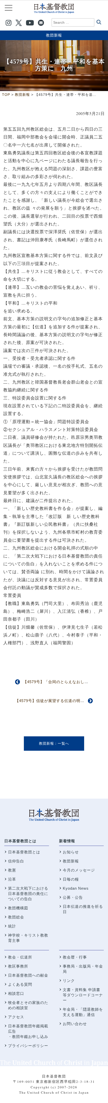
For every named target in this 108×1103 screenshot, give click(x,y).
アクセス (16, 1017)
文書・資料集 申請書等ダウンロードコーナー (83, 995)
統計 (12, 926)
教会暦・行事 (75, 957)
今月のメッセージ (79, 870)
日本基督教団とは (20, 841)
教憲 (12, 870)
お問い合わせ (75, 1024)
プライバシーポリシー (28, 1045)
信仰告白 (16, 861)
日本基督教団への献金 (28, 975)
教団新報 (54, 35)
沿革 (12, 879)
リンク (69, 980)
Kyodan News (76, 888)
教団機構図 (18, 908)
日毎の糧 (71, 879)
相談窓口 (16, 993)
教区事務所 (18, 966)
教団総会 (16, 917)
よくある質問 (20, 984)
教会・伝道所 (20, 957)
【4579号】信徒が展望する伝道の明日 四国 (55, 701)
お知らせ (71, 852)
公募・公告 (73, 897)
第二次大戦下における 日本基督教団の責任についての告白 (28, 893)
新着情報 (67, 841)
